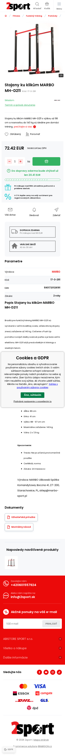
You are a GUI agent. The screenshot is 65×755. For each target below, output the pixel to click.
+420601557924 (23, 585)
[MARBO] (57, 102)
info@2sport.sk (23, 597)
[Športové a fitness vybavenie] (6, 16)
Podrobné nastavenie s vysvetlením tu (33, 401)
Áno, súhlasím (32, 395)
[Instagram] (52, 672)
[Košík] (47, 6)
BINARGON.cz (45, 746)
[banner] (18, 6)
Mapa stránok (41, 739)
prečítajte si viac (23, 126)
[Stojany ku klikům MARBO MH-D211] (11, 562)
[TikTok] (59, 672)
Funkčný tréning (34, 16)
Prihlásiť (51, 623)
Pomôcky (52, 16)
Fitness (16, 16)
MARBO (56, 271)
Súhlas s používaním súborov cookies (37, 386)
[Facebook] (39, 672)
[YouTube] (46, 672)
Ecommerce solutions (25, 746)
